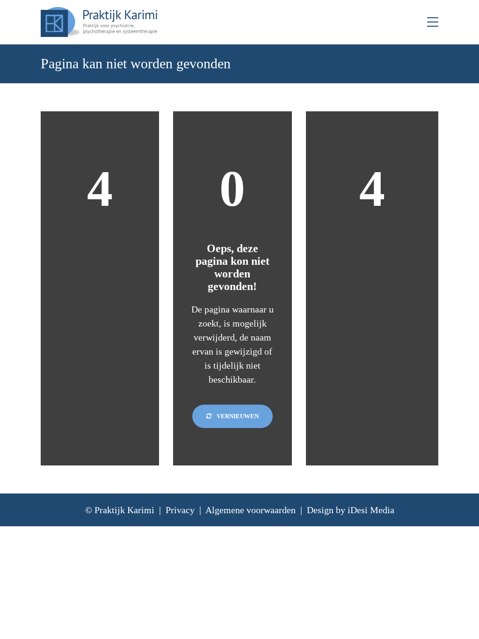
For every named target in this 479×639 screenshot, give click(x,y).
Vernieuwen (237, 416)
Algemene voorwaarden (250, 510)
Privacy (180, 510)
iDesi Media (371, 510)
